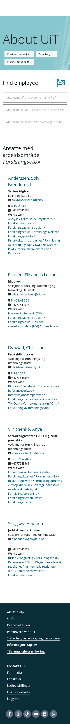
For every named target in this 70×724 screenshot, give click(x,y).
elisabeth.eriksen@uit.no (28, 294)
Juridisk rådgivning (20, 558)
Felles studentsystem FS (37, 219)
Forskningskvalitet (44, 232)
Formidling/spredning (22, 494)
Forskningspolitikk (20, 236)
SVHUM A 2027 (21, 459)
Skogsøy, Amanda (25, 523)
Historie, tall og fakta (18, 61)
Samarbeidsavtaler (29, 571)
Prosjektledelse (20, 485)
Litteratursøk (48, 386)
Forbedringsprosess (48, 481)
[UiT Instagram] (18, 714)
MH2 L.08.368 (20, 300)
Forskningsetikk (19, 232)
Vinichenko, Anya (25, 429)
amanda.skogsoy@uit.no (28, 539)
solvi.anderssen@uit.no (27, 200)
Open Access (49, 326)
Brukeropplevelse (20, 481)
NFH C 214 (18, 373)
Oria (54, 403)
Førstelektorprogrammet (25, 240)
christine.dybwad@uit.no (27, 367)
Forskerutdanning (20, 223)
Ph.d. (11, 249)
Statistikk (52, 485)
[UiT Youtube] (36, 714)
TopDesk (14, 403)
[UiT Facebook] (9, 714)
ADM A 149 (18, 206)
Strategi (38, 485)
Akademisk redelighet (22, 489)
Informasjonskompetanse (25, 395)
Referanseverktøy (20, 391)
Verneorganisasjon (36, 403)
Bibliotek (14, 386)
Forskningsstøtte (19, 399)
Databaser (30, 386)
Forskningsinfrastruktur (24, 498)
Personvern (16, 562)
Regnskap (15, 253)
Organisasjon (46, 54)
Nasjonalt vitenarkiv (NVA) (26, 313)
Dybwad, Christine (26, 347)
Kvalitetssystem (45, 245)
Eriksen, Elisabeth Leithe (32, 275)
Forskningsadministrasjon (25, 228)
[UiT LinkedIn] (44, 714)
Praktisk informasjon (18, 54)
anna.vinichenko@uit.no (27, 453)
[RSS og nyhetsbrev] (53, 714)
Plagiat (40, 562)
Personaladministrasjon (33, 249)
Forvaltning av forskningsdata (28, 408)
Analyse (13, 219)
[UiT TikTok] (27, 714)
